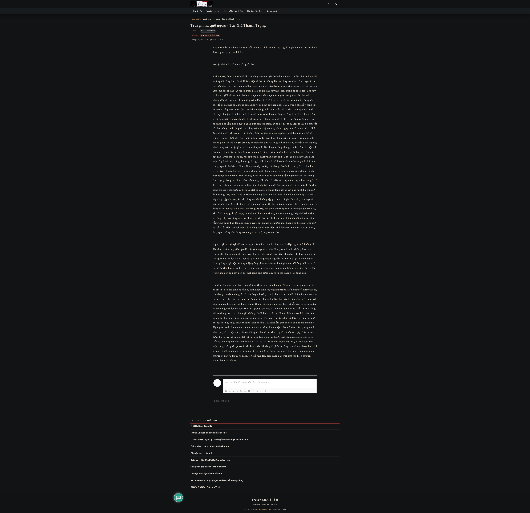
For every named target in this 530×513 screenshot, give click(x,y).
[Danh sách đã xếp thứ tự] (241, 391)
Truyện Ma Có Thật (265, 500)
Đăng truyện (272, 11)
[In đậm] (226, 391)
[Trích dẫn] (249, 391)
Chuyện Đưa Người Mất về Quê (206, 473)
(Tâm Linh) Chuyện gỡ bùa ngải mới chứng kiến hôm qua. (219, 439)
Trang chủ (194, 19)
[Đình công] (237, 391)
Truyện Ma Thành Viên (233, 11)
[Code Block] (253, 391)
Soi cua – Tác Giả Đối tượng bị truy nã (210, 460)
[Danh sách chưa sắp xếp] (245, 391)
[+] (264, 391)
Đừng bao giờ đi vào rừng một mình (208, 466)
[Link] (257, 391)
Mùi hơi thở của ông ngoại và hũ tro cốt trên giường (216, 480)
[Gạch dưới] (234, 391)
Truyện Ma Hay (213, 11)
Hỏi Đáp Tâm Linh (255, 11)
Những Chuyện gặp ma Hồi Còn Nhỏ (208, 432)
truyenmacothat (208, 31)
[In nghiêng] (230, 391)
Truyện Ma (197, 11)
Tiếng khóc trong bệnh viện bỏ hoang (209, 446)
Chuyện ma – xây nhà (201, 453)
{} (260, 391)
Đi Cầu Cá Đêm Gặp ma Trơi (205, 487)
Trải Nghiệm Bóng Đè (201, 426)
